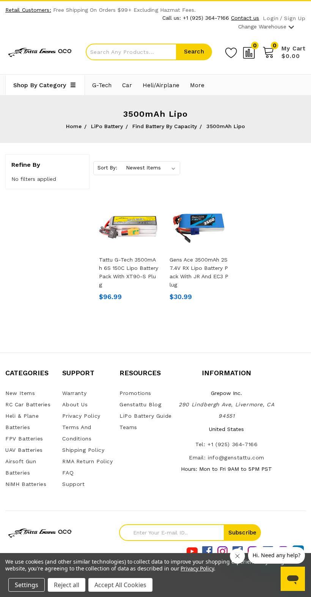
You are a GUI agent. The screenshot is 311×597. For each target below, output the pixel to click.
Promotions (135, 393)
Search (194, 51)
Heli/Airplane (161, 85)
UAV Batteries (24, 450)
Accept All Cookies (120, 585)
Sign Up (295, 18)
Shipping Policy (83, 450)
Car (127, 85)
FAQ (68, 473)
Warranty (74, 393)
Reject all (66, 585)
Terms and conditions (76, 433)
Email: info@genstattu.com (226, 457)
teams (128, 427)
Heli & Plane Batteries (22, 421)
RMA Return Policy (87, 461)
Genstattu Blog (140, 404)
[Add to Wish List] (231, 52)
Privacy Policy (81, 416)
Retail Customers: (28, 10)
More (197, 85)
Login (270, 18)
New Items (20, 393)
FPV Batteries (24, 439)
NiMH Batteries (25, 484)
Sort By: (107, 168)
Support (73, 484)
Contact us (245, 18)
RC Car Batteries (28, 404)
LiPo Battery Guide (145, 416)
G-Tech (102, 85)
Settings (26, 585)
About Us (75, 404)
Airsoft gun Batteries (20, 467)
